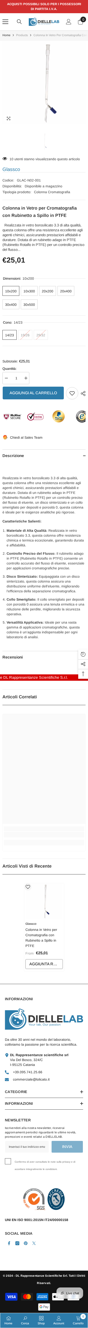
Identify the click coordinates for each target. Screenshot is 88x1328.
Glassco (11, 169)
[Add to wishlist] (72, 393)
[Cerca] (19, 22)
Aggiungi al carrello (33, 393)
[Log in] (68, 21)
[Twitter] (34, 1243)
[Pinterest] (26, 1243)
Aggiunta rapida (46, 964)
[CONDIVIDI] (82, 393)
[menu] (5, 22)
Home (6, 35)
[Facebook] (9, 1243)
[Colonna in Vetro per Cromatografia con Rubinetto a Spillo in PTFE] (44, 901)
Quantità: (9, 369)
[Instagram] (17, 1243)
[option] (44, 82)
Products (22, 35)
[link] (44, 834)
